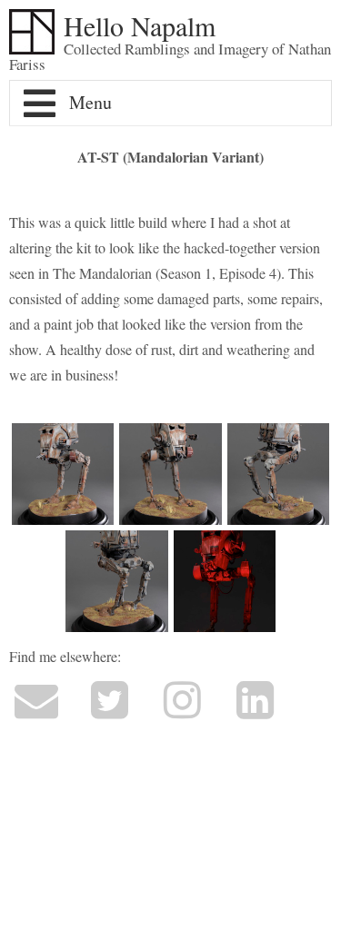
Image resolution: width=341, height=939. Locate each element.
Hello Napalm (140, 25)
